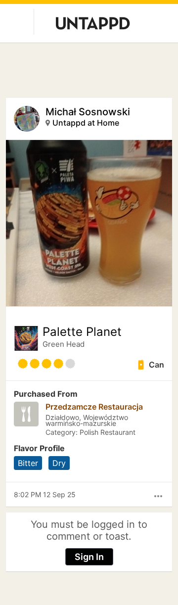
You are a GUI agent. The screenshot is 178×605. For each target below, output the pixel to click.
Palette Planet (82, 332)
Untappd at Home (85, 123)
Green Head (64, 344)
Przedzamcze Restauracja (94, 407)
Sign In (89, 557)
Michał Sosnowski (87, 112)
